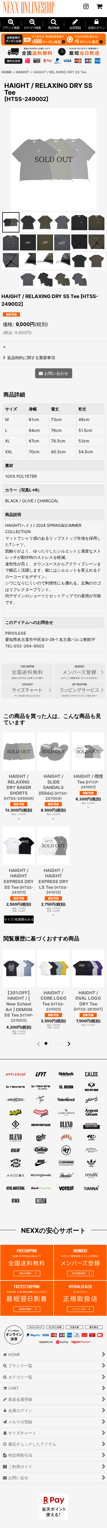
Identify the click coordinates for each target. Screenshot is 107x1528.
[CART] (99, 6)
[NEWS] (86, 6)
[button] (53, 24)
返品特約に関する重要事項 (31, 357)
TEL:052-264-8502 (24, 645)
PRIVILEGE (15, 633)
